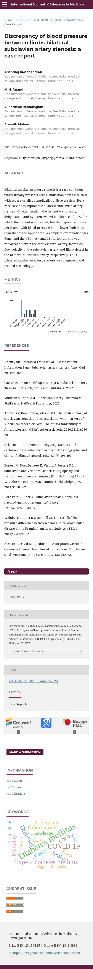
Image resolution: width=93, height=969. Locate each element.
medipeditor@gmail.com (27, 953)
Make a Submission (25, 752)
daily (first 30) (55, 331)
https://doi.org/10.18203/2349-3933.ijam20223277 (48, 147)
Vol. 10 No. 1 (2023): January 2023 (58, 20)
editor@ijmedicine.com (63, 953)
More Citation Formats (27, 651)
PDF (13, 571)
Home (9, 20)
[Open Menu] (4, 4)
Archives (23, 20)
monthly (71, 331)
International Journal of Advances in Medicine (47, 4)
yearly (84, 331)
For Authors (14, 787)
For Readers (14, 780)
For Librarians (16, 793)
